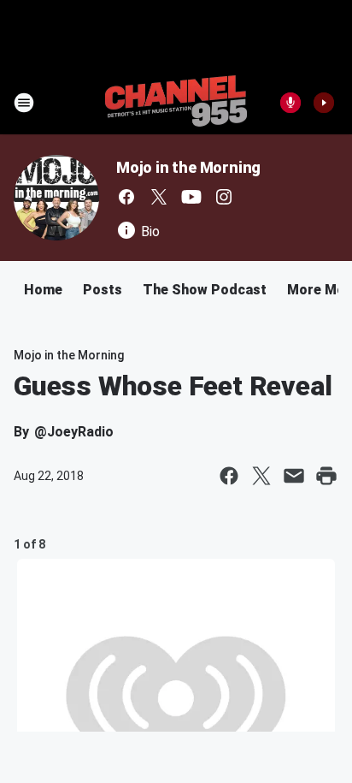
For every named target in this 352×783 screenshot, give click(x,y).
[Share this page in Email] (294, 476)
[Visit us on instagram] (224, 197)
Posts (102, 290)
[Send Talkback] (290, 102)
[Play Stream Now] (324, 102)
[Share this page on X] (261, 476)
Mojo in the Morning (188, 167)
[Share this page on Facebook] (229, 476)
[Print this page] (326, 476)
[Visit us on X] (159, 197)
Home (43, 290)
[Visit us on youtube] (191, 197)
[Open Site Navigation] (24, 102)
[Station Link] (176, 102)
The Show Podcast (205, 290)
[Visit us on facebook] (126, 197)
